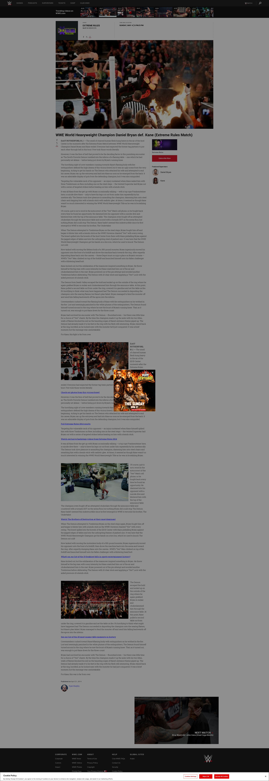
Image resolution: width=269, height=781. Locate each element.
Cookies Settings (190, 776)
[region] (134, 776)
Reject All (206, 776)
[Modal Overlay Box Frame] (134, 390)
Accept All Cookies (221, 776)
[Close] (265, 776)
